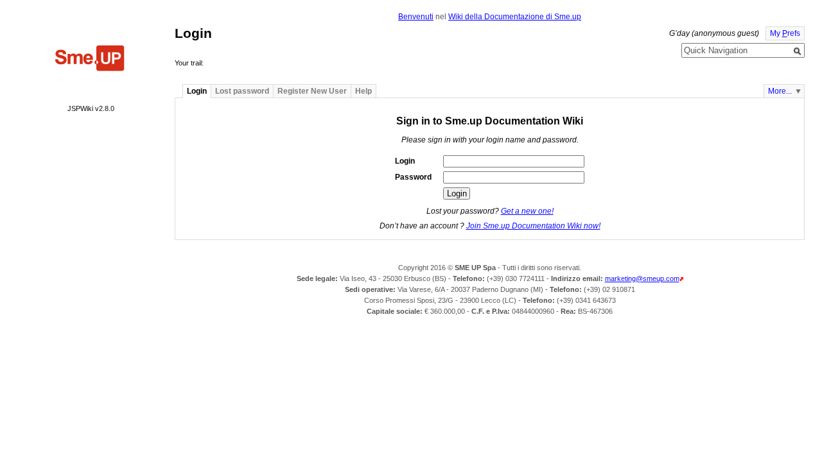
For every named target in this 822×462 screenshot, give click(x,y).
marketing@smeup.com (642, 278)
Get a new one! (527, 211)
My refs (785, 33)
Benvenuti (415, 16)
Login (405, 161)
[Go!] (797, 51)
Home (90, 59)
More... (780, 91)
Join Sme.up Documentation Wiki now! (533, 225)
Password (413, 177)
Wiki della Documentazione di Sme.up (514, 16)
